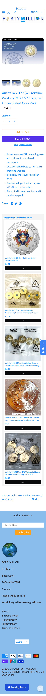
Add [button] (23, 268)
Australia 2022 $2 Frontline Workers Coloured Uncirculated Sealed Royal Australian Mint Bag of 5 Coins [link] (23, 364)
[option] (6, 83)
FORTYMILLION (28, 668)
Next (34, 499)
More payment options (23, 145)
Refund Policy (9, 619)
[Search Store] (15, 12)
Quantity (6, 115)
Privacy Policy (9, 623)
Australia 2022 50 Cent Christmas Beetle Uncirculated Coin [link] (20, 259)
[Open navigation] (4, 12)
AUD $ (34, 12)
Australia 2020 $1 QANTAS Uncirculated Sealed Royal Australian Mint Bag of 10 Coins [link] (22, 473)
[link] (23, 238)
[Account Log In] (8, 12)
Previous (36, 495)
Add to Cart (23, 132)
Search (5, 611)
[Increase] (14, 121)
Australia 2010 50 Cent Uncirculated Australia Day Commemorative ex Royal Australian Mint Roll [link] (22, 418)
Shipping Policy (10, 615)
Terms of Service (11, 627)
